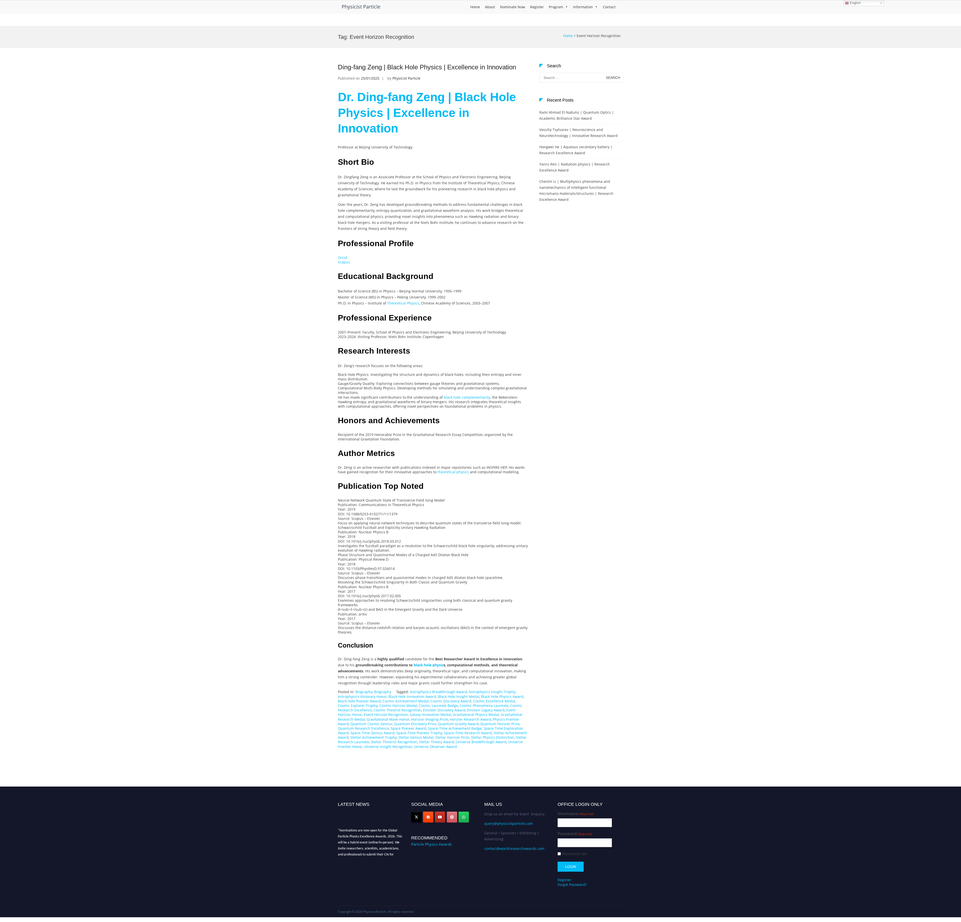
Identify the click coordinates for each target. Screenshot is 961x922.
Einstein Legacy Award (486, 710)
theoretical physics (452, 472)
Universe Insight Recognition (388, 746)
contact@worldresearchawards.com (514, 848)
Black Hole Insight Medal (458, 696)
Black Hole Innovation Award (412, 696)
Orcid (342, 257)
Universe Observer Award (435, 746)
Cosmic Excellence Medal (494, 701)
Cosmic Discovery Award (450, 701)
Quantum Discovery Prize (415, 723)
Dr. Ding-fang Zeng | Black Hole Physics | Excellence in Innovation (427, 112)
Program (556, 7)
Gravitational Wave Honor (388, 719)
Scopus (344, 262)
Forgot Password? (572, 884)
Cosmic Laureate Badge (438, 705)
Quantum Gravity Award (458, 723)
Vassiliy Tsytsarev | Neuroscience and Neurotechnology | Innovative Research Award (578, 132)
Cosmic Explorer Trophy (358, 705)
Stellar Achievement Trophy (373, 737)
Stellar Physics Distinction (492, 737)
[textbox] (433, 387)
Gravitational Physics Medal (476, 714)
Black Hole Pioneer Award (359, 701)
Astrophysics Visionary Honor (362, 696)
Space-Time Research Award (468, 732)
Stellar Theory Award (436, 741)
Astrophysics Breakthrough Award (438, 691)
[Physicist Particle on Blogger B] (428, 817)
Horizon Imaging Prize (429, 719)
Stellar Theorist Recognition (394, 741)
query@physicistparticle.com (508, 823)
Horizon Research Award (470, 719)
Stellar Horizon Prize (452, 737)
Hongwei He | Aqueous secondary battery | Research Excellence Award (575, 149)
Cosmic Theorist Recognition (397, 710)
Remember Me (574, 853)
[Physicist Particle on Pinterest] (452, 817)
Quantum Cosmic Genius (371, 723)
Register (537, 7)
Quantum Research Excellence (363, 728)
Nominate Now (512, 7)
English (855, 3)
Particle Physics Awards (431, 844)
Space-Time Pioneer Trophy (419, 732)
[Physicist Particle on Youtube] (440, 817)
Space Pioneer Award (408, 728)
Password (575, 833)
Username (576, 813)
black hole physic (428, 665)
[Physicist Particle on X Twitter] (416, 817)
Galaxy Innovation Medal (430, 714)
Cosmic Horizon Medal (398, 705)
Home (475, 7)
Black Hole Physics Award (502, 696)
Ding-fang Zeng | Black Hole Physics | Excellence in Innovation (427, 67)
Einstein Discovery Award (444, 710)
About (490, 7)
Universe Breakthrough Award (481, 741)
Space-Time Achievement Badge (455, 728)
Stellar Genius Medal (415, 737)
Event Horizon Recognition (386, 714)
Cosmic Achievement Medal (405, 701)
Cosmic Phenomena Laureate (484, 705)
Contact (609, 7)
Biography (363, 691)
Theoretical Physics (402, 303)
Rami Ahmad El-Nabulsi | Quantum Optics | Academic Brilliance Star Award (576, 115)
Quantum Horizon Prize (500, 723)
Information (583, 7)
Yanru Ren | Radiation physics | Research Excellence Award (574, 167)
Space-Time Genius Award (372, 732)
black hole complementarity (466, 397)
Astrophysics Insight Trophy (492, 691)
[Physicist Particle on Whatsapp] (463, 817)
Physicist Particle (361, 6)
